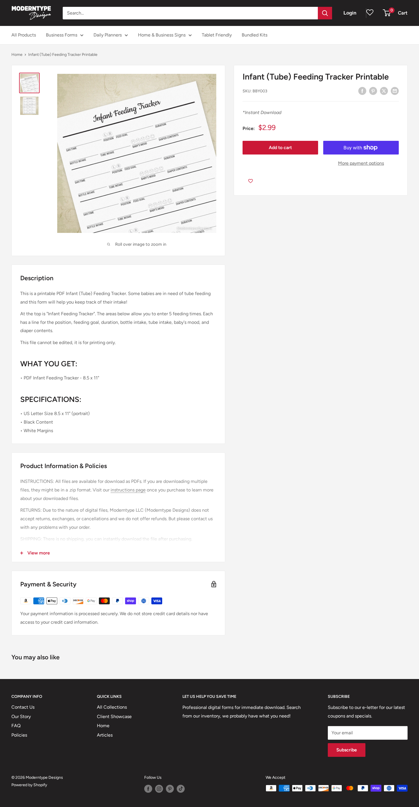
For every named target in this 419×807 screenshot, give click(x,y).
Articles (105, 735)
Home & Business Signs (162, 35)
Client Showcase (114, 716)
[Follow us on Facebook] (148, 789)
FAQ (16, 725)
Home (17, 54)
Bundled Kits (254, 35)
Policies (19, 735)
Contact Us (22, 707)
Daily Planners (107, 35)
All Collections (112, 707)
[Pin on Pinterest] (373, 90)
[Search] (325, 13)
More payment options (361, 163)
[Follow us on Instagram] (159, 789)
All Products (23, 35)
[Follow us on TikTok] (181, 789)
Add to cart (280, 147)
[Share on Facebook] (362, 90)
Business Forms (61, 35)
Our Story (21, 716)
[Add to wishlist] (251, 181)
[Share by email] (395, 90)
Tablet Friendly (217, 35)
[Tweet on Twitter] (384, 90)
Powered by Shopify (29, 784)
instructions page (128, 490)
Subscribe (346, 750)
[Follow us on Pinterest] (170, 789)
